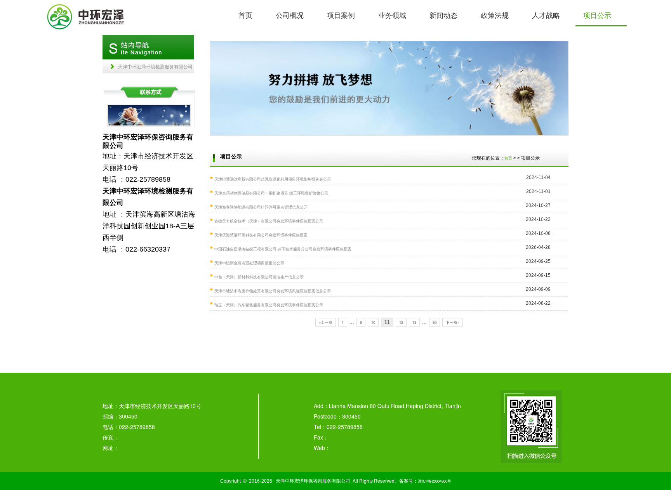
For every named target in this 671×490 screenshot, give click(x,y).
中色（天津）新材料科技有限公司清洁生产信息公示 (259, 277)
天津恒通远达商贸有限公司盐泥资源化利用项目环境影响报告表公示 (272, 179)
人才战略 (546, 15)
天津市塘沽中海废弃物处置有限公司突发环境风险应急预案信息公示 (272, 291)
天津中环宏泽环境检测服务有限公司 (155, 66)
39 (434, 322)
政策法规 (495, 15)
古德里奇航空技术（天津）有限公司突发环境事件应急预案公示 (268, 221)
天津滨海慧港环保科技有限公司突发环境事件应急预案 (261, 235)
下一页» (452, 322)
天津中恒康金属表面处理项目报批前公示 (249, 263)
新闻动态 (443, 15)
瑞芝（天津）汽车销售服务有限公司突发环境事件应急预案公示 (268, 305)
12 (401, 322)
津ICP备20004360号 (434, 481)
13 (414, 322)
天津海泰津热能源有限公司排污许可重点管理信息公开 (261, 207)
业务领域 (392, 15)
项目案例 (341, 15)
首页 (245, 15)
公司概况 (290, 15)
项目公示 (597, 15)
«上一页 (325, 322)
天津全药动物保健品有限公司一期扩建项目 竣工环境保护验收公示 (271, 193)
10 (373, 322)
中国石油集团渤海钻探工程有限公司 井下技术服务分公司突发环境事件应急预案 (282, 249)
